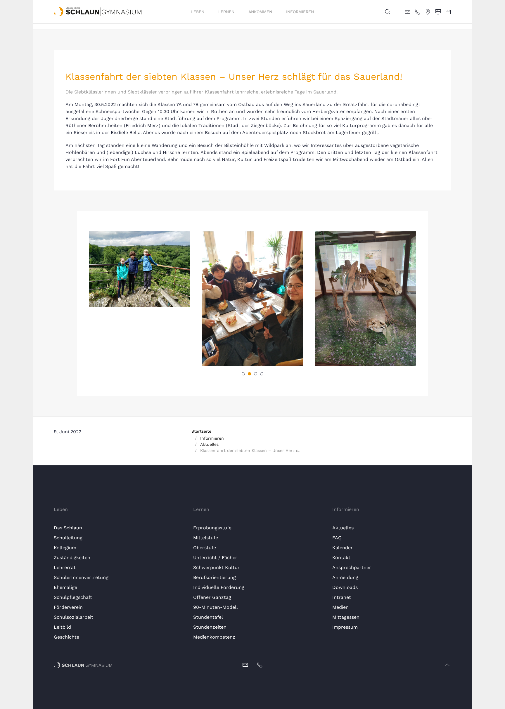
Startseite (201, 431)
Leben (197, 11)
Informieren (300, 11)
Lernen (226, 11)
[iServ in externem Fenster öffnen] (438, 11)
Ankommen (260, 11)
